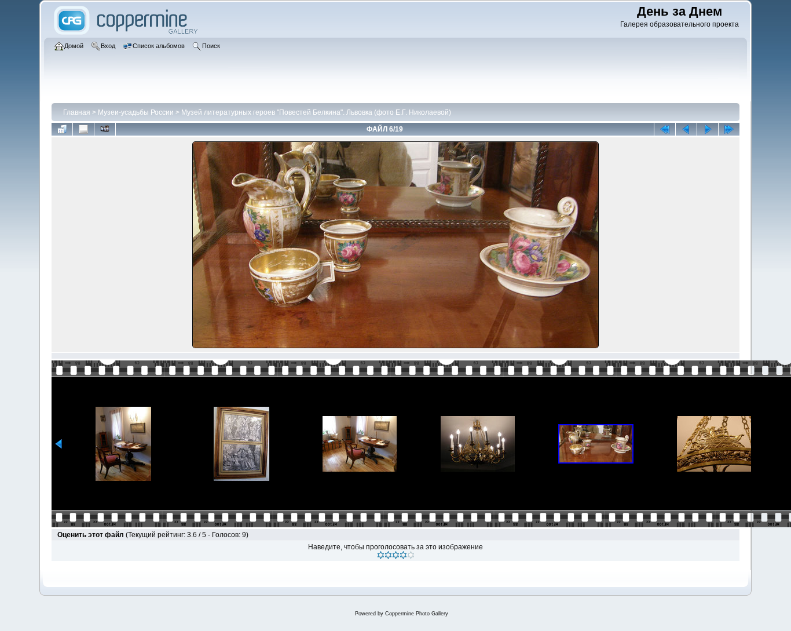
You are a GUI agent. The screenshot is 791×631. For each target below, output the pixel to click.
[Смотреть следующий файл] (707, 129)
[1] (380, 555)
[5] (411, 555)
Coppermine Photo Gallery (416, 614)
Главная (76, 112)
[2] (388, 555)
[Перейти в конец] (729, 129)
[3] (396, 555)
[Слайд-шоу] (104, 129)
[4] (403, 555)
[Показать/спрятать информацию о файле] (83, 129)
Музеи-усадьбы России (136, 112)
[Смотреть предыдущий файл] (686, 129)
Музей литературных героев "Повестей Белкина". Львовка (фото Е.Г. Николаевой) (316, 112)
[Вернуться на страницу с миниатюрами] (62, 129)
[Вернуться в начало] (664, 129)
